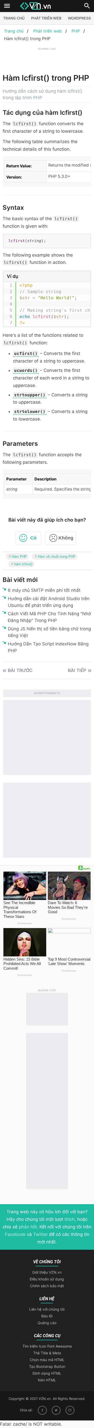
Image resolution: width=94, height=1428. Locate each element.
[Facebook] (42, 1410)
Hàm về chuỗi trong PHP (56, 556)
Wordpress (79, 18)
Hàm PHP (19, 556)
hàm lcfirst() (23, 564)
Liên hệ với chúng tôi (46, 1309)
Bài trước (20, 670)
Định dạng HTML (47, 1373)
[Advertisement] (48, 58)
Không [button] (65, 538)
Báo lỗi (46, 1316)
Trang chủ (14, 18)
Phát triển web (46, 18)
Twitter (40, 1234)
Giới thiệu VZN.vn (47, 1272)
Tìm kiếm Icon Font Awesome (47, 1346)
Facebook (15, 1234)
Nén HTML (47, 1380)
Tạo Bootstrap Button (47, 1366)
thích (69, 1219)
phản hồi (28, 1226)
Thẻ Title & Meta (47, 1353)
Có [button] (33, 538)
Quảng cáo (47, 1323)
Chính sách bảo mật (47, 1286)
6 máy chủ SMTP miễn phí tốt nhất (44, 590)
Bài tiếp (77, 670)
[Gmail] (70, 1410)
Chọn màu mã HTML (47, 1359)
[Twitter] (56, 1410)
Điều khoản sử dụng (47, 1279)
